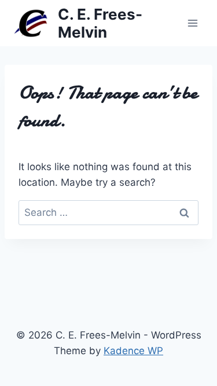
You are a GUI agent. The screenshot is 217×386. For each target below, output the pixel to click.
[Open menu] (192, 23)
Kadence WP (133, 350)
